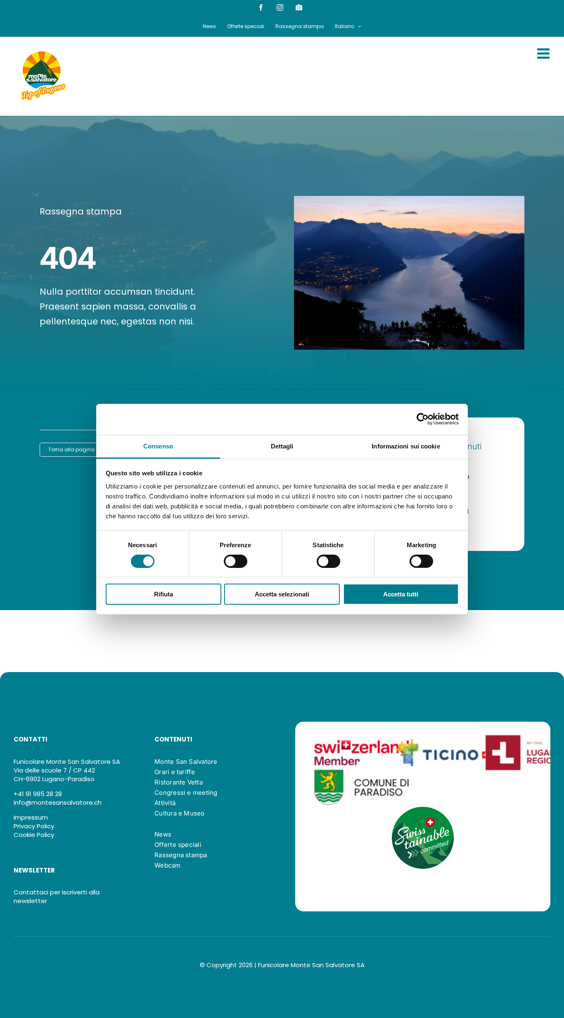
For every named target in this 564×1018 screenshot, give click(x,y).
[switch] (235, 561)
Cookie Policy (34, 834)
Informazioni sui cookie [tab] (406, 445)
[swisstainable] (423, 810)
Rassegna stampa (81, 211)
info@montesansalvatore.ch (58, 802)
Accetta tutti (400, 594)
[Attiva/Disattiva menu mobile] (544, 53)
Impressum (31, 817)
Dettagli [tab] (282, 445)
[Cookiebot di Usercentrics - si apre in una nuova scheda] (422, 419)
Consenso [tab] (158, 445)
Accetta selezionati (282, 594)
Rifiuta (163, 594)
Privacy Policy (34, 826)
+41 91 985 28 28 (38, 793)
